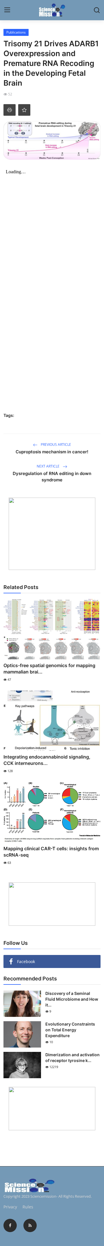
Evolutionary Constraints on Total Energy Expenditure (70, 1030)
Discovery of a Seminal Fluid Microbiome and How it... (71, 999)
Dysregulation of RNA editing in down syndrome (52, 477)
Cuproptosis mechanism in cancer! (52, 451)
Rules (28, 1207)
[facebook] (10, 1225)
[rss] (30, 1225)
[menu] (7, 10)
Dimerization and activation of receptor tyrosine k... (72, 1057)
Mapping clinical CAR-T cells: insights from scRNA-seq (51, 852)
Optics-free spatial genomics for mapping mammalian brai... (49, 668)
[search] (97, 10)
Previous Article (55, 444)
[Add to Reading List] (24, 110)
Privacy (10, 1207)
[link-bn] (52, 534)
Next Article (48, 466)
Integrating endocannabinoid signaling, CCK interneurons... (46, 760)
